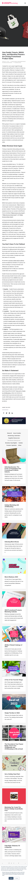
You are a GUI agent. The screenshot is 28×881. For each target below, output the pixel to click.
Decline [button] (16, 878)
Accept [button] (11, 878)
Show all (9, 433)
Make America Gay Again (17, 213)
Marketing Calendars (14, 435)
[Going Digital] (14, 420)
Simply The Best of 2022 (12, 713)
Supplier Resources (21, 61)
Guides (21, 443)
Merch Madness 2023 (11, 577)
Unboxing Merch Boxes (12, 542)
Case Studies (14, 61)
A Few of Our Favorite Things (14, 680)
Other (19, 445)
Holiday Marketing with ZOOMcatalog (12, 505)
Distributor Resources (7, 62)
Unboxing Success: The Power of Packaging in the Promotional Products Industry (13, 469)
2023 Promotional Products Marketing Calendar (13, 611)
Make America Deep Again (9, 215)
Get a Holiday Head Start (12, 774)
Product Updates (12, 445)
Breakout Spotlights (11, 443)
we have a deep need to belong (16, 260)
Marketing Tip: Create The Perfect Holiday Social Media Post (14, 808)
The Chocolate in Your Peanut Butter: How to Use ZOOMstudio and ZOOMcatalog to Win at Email (14, 746)
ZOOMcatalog (18, 62)
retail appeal (7, 327)
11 (18, 863)
